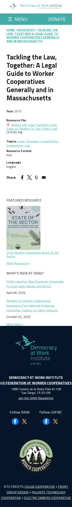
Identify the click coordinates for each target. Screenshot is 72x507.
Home (10, 29)
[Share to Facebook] (22, 177)
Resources (26, 29)
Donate (57, 19)
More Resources (17, 263)
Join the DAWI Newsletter (36, 398)
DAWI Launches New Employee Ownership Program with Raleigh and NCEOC (35, 284)
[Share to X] (29, 177)
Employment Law (18, 145)
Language (13, 162)
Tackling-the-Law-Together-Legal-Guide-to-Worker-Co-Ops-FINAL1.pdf (32, 126)
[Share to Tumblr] (36, 177)
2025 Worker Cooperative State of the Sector (32, 254)
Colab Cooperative (40, 486)
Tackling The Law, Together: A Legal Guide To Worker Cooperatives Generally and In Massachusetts (33, 35)
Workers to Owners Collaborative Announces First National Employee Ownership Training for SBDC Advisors (32, 305)
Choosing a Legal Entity (42, 141)
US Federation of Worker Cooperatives (36, 383)
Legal (21, 141)
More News (14, 324)
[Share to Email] (44, 177)
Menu (18, 19)
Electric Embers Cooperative (47, 497)
